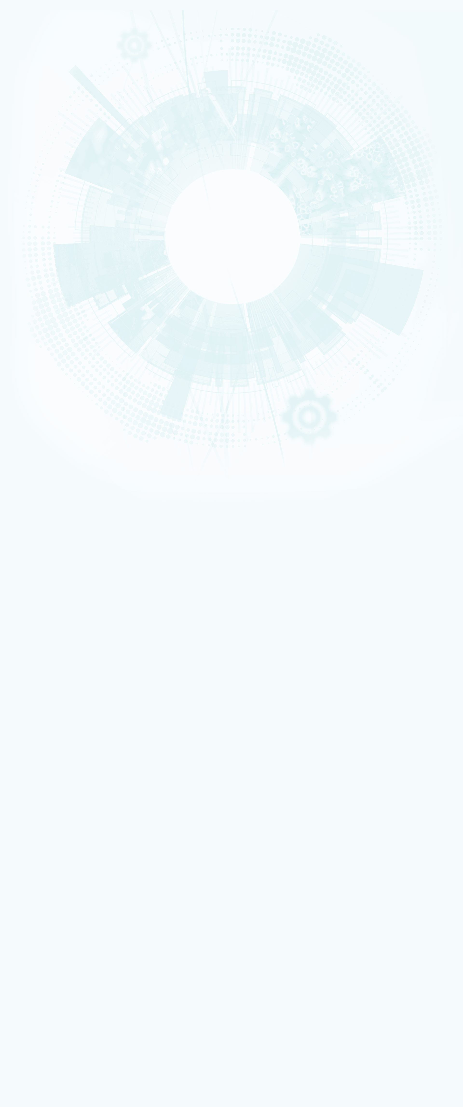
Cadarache (18, 237)
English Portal (415, 349)
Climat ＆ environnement (23, 99)
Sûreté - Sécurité (20, 31)
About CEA (413, 353)
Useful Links (414, 351)
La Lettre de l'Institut (34, 376)
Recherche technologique (23, 45)
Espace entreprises (20, 304)
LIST (15, 152)
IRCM (236, 639)
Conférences (26, 429)
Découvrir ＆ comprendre (38, 1006)
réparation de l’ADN (29, 751)
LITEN (15, 145)
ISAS (15, 138)
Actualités (39, 467)
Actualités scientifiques (36, 365)
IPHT (15, 168)
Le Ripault (17, 253)
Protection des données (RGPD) (36, 851)
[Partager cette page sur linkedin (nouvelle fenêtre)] (46, 551)
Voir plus (11, 822)
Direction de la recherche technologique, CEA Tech (54, 964)
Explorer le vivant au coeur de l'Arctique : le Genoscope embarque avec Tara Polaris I (75, 777)
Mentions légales (25, 847)
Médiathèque (18, 313)
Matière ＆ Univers (20, 94)
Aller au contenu (213, 342)
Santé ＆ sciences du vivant (24, 96)
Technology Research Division (421, 356)
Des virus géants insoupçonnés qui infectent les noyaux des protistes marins (70, 812)
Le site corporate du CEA (38, 954)
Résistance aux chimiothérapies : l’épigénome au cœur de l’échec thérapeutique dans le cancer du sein (87, 785)
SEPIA (19, 262)
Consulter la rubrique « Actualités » (26, 406)
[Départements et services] (28, 227)
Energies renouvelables (22, 90)
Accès (17, 447)
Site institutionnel (154, 893)
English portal (31, 947)
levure (48, 751)
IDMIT (19, 335)
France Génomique (31, 329)
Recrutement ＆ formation (23, 36)
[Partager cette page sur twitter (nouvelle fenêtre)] (45, 544)
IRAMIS (16, 170)
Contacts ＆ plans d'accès (23, 235)
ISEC (15, 141)
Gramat (16, 255)
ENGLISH (416, 345)
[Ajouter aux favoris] (26, 531)
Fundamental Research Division (421, 358)
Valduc (16, 249)
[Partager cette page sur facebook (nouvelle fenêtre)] (47, 537)
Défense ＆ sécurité (21, 85)
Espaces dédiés (24, 918)
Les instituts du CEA (27, 1031)
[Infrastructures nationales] (28, 323)
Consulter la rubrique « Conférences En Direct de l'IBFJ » (40, 436)
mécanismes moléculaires (89, 751)
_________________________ (38, 944)
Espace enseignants (21, 309)
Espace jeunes (19, 311)
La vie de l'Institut (30, 371)
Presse (21, 393)
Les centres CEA (24, 970)
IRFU (15, 174)
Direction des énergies (36, 960)
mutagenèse (62, 751)
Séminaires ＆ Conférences (38, 399)
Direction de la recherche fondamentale (48, 967)
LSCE (15, 161)
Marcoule (17, 244)
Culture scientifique (21, 306)
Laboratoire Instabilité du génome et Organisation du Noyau (361, 639)
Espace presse (31, 925)
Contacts (20, 443)
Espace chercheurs (20, 302)
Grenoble (17, 242)
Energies (17, 42)
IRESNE (16, 136)
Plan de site (21, 855)
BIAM (15, 165)
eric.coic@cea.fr (66, 678)
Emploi (18, 450)
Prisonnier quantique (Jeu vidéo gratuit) (48, 1013)
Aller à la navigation (215, 348)
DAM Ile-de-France (34, 987)
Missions (17, 29)
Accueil (18, 14)
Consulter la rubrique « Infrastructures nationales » (37, 348)
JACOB (16, 157)
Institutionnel (22, 951)
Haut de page (13, 862)
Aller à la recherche (218, 353)
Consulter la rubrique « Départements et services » (37, 275)
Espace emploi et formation (40, 928)
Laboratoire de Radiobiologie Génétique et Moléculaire (128, 639)
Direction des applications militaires (45, 957)
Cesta (16, 251)
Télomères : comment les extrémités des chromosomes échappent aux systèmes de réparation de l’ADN (89, 803)
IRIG (15, 177)
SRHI (18, 268)
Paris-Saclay (18, 240)
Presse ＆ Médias (20, 297)
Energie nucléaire (20, 87)
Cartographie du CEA (21, 27)
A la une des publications (36, 382)
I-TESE (16, 143)
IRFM (15, 172)
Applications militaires (22, 40)
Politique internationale (22, 34)
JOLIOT (16, 159)
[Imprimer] (20, 524)
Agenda (21, 388)
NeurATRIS (24, 341)
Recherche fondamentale (23, 47)
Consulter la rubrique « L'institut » (24, 179)
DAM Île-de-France (20, 246)
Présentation (18, 25)
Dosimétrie (17, 316)
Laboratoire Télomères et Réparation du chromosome (279, 639)
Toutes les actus (32, 1020)
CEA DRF (455, 105)
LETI (15, 150)
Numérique (18, 92)
